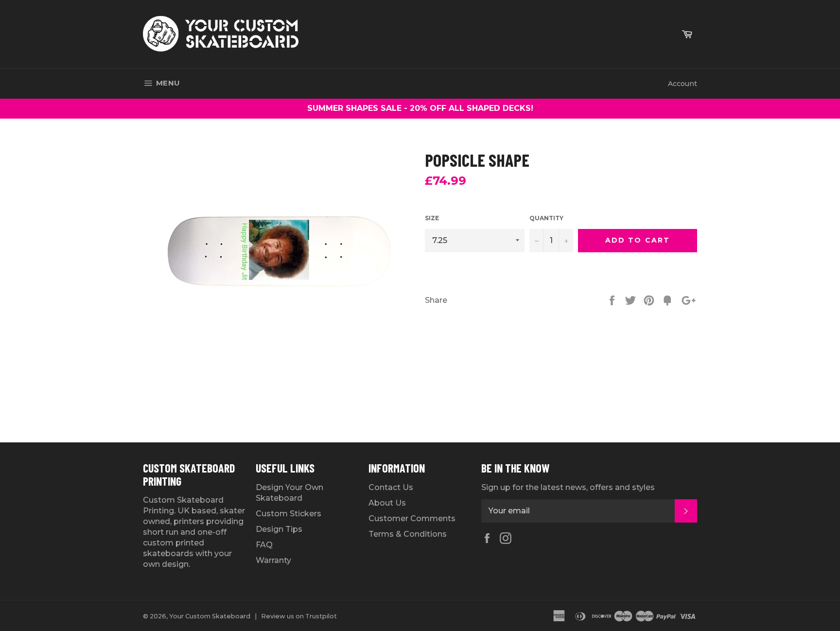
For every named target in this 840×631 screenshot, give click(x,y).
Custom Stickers (288, 513)
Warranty (273, 560)
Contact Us (390, 487)
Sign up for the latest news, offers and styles (568, 487)
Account (682, 83)
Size (432, 218)
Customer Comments (411, 518)
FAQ (264, 544)
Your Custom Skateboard (209, 616)
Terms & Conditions (407, 534)
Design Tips (279, 529)
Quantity (546, 218)
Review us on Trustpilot (299, 616)
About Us (387, 503)
